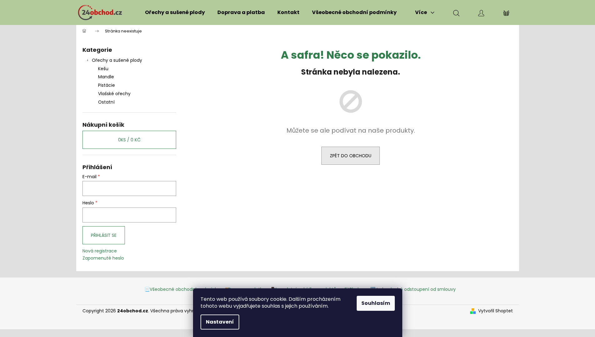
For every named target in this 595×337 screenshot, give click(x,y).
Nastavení (220, 321)
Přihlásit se (104, 235)
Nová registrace (99, 251)
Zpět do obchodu (350, 156)
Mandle (106, 77)
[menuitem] (175, 12)
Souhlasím (375, 303)
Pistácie (106, 85)
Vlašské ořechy (114, 93)
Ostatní (106, 102)
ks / (129, 140)
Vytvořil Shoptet (495, 311)
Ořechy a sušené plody (117, 60)
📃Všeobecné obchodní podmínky (182, 289)
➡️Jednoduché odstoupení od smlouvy (413, 289)
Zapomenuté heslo (103, 258)
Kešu (103, 69)
